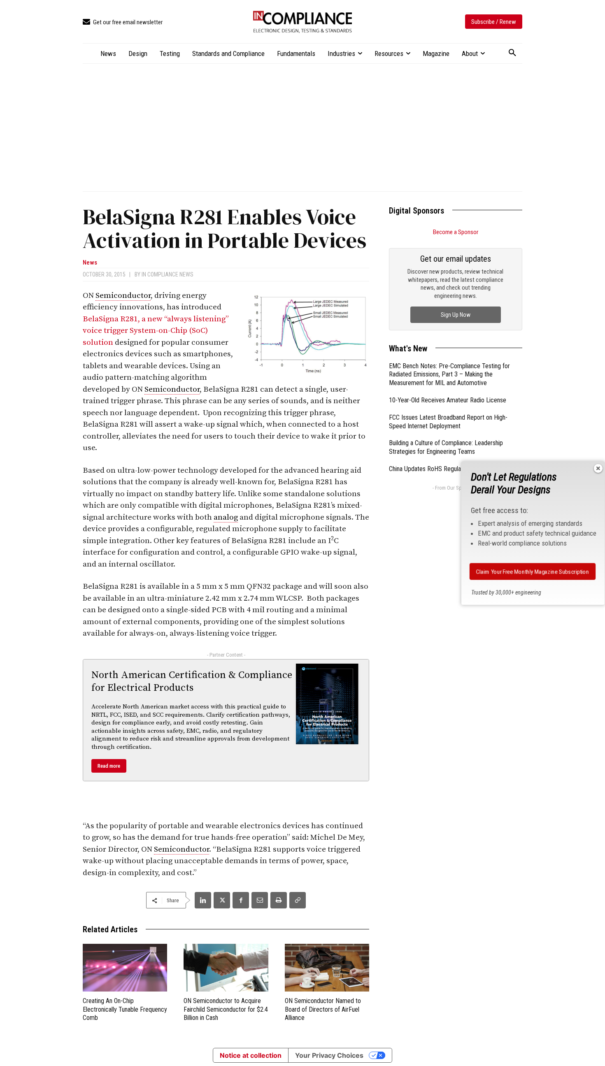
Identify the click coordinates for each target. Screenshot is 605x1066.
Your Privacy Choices (329, 1055)
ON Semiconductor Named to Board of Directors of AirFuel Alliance (323, 1009)
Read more (109, 766)
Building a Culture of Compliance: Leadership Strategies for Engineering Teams (446, 447)
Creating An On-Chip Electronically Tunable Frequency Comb (125, 1009)
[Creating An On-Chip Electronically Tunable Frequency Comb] (125, 967)
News (90, 263)
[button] (512, 53)
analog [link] (226, 517)
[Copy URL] (297, 900)
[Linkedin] (203, 900)
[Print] (278, 900)
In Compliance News (167, 274)
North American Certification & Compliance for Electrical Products (191, 681)
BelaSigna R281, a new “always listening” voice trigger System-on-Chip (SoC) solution (156, 330)
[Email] (259, 900)
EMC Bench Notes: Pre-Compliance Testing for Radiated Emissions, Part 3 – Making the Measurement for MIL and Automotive (449, 374)
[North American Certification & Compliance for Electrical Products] (327, 704)
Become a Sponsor (455, 232)
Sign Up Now (455, 314)
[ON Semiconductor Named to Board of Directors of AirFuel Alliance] (327, 967)
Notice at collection (251, 1055)
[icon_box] (123, 22)
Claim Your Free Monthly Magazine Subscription (533, 571)
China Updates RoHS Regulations (431, 469)
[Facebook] (241, 900)
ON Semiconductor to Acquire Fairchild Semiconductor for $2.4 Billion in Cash (226, 1009)
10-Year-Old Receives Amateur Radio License (447, 400)
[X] (222, 900)
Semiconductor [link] (123, 295)
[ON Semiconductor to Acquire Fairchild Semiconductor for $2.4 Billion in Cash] (226, 967)
